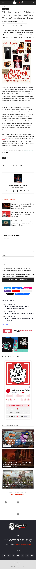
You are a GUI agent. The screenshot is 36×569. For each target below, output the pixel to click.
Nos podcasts (5, 216)
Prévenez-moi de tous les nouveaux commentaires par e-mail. (18, 274)
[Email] (17, 25)
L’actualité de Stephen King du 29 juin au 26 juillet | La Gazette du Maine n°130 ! (22, 214)
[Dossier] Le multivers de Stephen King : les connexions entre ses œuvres (18, 483)
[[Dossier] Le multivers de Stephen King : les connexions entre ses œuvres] (18, 479)
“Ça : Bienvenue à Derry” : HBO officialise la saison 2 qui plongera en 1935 (17, 463)
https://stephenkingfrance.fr (18, 187)
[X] (13, 25)
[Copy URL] (25, 25)
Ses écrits (4, 208)
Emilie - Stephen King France (10, 21)
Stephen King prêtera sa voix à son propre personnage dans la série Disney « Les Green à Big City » (17, 442)
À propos (11, 564)
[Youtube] (29, 191)
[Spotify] (18, 191)
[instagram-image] (6, 502)
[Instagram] (14, 191)
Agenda (18, 562)
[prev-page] (3, 229)
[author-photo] (18, 182)
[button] (3, 2)
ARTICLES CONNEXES (8, 199)
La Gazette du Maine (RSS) (8, 562)
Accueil (3, 6)
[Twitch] (21, 191)
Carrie (8, 157)
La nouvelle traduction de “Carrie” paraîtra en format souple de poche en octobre (22, 206)
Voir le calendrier (6, 324)
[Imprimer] (21, 25)
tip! (7, 331)
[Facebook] (9, 25)
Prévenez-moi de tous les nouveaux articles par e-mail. (17, 276)
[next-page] (6, 229)
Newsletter (30, 562)
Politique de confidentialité (21, 564)
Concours (24, 562)
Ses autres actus (7, 446)
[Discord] (7, 191)
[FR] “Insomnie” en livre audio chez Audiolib (20, 313)
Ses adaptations (5, 9)
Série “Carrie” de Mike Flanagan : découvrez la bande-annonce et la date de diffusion (22, 223)
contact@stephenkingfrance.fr (22, 544)
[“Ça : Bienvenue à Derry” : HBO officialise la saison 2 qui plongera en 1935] (18, 458)
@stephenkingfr (18, 494)
